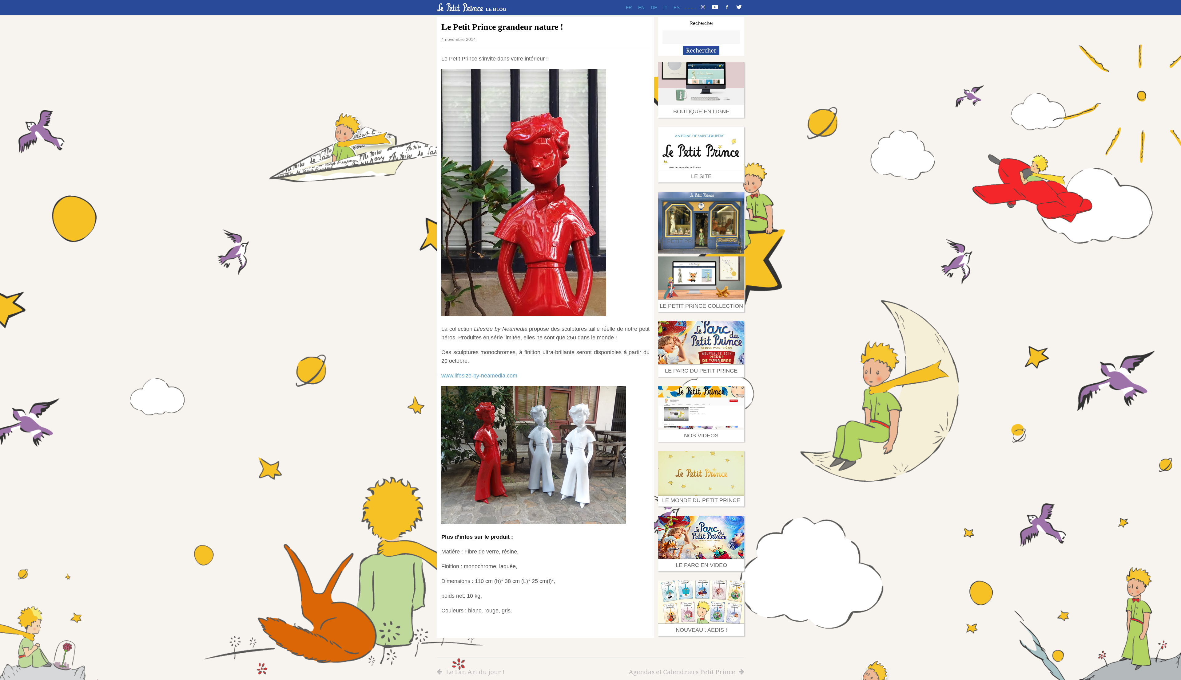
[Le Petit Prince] (460, 7)
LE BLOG (496, 9)
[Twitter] (739, 7)
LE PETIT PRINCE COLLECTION (701, 306)
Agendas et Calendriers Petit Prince (682, 671)
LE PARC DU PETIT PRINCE (701, 371)
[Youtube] (715, 7)
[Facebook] (727, 7)
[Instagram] (703, 7)
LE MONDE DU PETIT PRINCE (701, 500)
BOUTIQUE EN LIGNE (701, 111)
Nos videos (701, 435)
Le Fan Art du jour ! (475, 671)
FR (629, 7)
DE (654, 7)
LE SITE (701, 176)
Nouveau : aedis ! (701, 630)
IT (665, 7)
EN (641, 7)
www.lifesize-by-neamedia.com (479, 376)
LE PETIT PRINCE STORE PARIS (701, 241)
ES (677, 7)
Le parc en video (701, 565)
